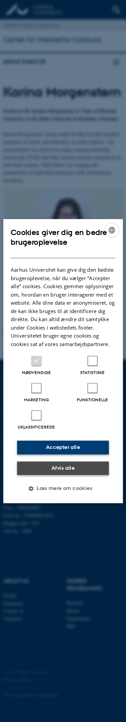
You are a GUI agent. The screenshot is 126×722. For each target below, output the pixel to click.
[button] (63, 488)
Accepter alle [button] (63, 447)
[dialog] (63, 361)
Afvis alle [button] (63, 468)
